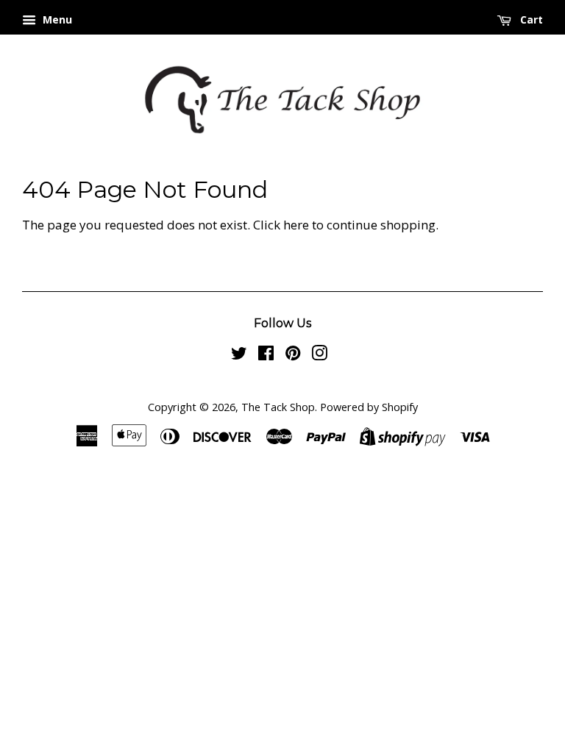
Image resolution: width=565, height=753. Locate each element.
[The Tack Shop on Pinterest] (293, 356)
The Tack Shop (278, 407)
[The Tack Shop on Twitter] (239, 356)
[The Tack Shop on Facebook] (265, 356)
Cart (530, 19)
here (296, 224)
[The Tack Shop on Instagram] (319, 356)
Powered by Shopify (369, 407)
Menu (56, 19)
